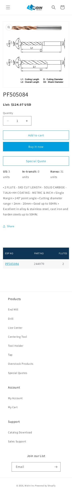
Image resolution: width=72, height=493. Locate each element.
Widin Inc (29, 485)
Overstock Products (20, 363)
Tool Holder (15, 345)
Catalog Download (20, 432)
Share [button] (10, 226)
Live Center (15, 327)
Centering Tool (17, 336)
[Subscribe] (56, 467)
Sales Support (17, 441)
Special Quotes (17, 373)
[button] (8, 7)
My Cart (13, 407)
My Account (15, 398)
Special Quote (36, 161)
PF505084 (12, 263)
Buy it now (36, 147)
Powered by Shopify (45, 485)
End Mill (13, 309)
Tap (10, 354)
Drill (11, 318)
